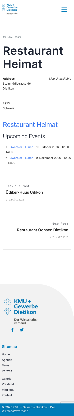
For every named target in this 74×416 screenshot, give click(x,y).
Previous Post (17, 186)
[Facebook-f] (12, 330)
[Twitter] (22, 330)
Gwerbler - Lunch (21, 147)
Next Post (60, 223)
